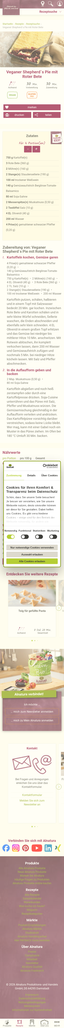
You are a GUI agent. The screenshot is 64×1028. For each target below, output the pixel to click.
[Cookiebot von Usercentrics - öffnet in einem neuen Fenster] (44, 466)
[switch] (25, 537)
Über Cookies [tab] (49, 475)
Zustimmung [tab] (14, 475)
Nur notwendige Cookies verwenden (32, 547)
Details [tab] (31, 475)
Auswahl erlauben (32, 554)
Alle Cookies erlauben (32, 561)
